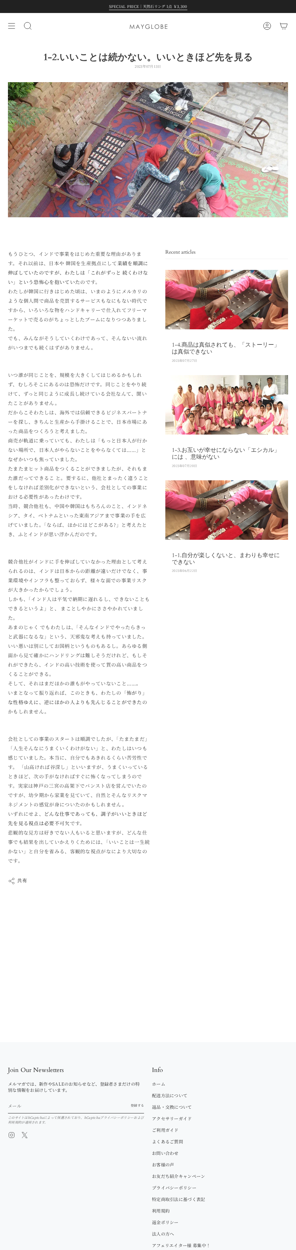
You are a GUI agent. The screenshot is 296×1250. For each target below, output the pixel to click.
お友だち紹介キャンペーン (178, 1176)
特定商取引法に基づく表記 (178, 1199)
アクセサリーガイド (172, 1118)
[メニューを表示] (11, 26)
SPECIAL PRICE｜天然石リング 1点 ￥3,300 (148, 6)
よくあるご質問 (167, 1141)
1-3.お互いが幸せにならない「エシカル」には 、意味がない (226, 453)
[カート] (283, 26)
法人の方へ (163, 1234)
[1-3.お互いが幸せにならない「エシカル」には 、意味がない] (226, 405)
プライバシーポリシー (117, 1117)
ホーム (158, 1084)
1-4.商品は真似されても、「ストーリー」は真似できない (226, 348)
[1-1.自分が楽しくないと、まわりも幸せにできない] (226, 510)
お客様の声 (163, 1164)
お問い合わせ (165, 1153)
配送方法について (169, 1095)
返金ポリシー (165, 1222)
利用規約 (14, 1122)
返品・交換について (172, 1107)
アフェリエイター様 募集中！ (181, 1245)
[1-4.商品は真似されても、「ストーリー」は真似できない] (226, 299)
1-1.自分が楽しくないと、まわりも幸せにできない (226, 558)
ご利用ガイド (165, 1130)
